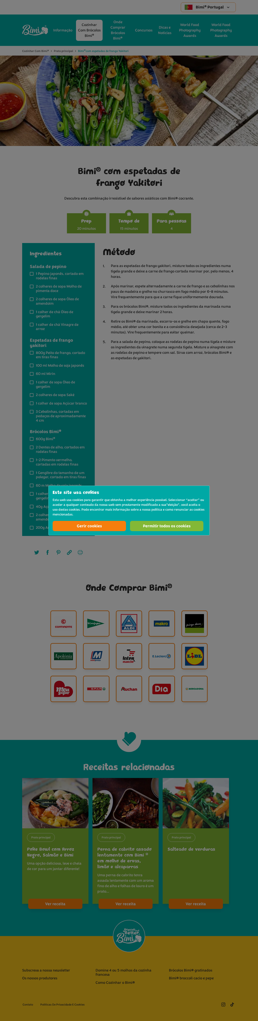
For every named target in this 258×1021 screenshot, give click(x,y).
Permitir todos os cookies (167, 526)
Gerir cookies (89, 526)
